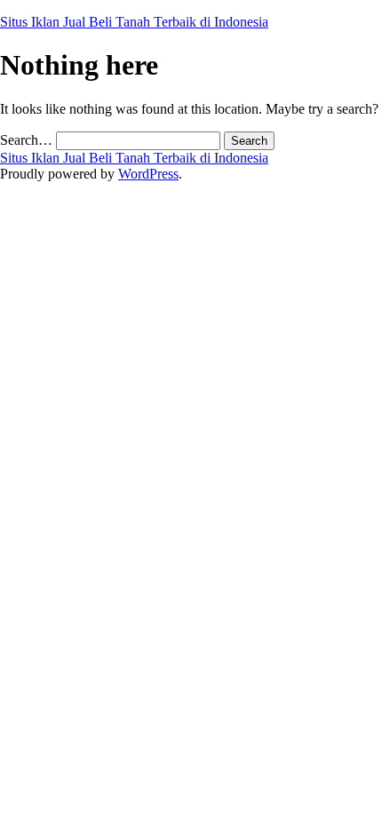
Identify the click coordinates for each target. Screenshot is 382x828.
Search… (26, 139)
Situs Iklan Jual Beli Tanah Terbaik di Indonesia (134, 21)
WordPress (148, 173)
